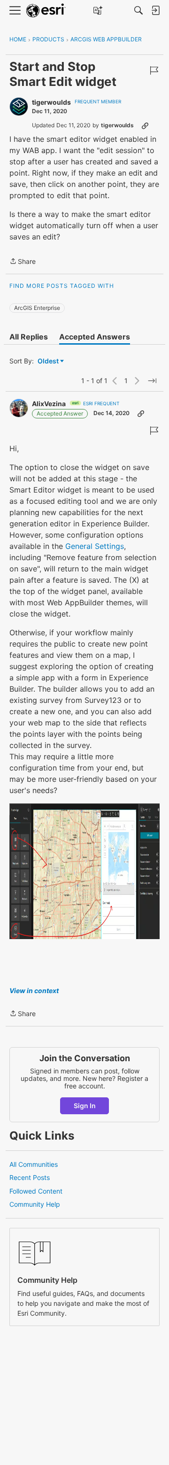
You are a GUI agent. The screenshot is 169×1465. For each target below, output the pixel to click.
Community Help (34, 1204)
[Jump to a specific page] (152, 380)
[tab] (29, 337)
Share (22, 262)
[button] (84, 871)
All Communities (33, 1164)
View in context (34, 991)
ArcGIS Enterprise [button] (37, 307)
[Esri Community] (46, 10)
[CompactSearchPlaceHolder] (138, 10)
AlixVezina (49, 404)
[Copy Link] (145, 125)
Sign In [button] (85, 1106)
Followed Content (35, 1191)
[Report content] (154, 70)
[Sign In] (155, 10)
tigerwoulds (51, 102)
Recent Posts (29, 1177)
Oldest (49, 361)
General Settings (94, 546)
